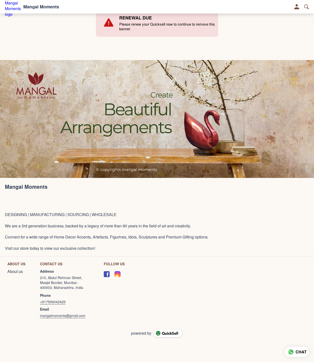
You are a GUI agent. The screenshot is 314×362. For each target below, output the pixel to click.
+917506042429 (52, 301)
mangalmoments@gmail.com (62, 315)
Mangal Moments (41, 6)
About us (15, 271)
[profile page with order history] (297, 7)
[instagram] (117, 274)
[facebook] (107, 274)
